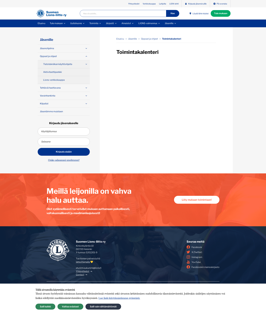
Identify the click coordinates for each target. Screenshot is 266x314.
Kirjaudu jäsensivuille (197, 3)
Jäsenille (169, 23)
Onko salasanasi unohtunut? (64, 160)
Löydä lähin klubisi (201, 13)
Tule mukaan (220, 13)
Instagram (197, 257)
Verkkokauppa (149, 3)
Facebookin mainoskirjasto (205, 267)
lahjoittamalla (83, 262)
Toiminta (93, 23)
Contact (80, 274)
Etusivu (41, 23)
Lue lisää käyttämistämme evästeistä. (119, 298)
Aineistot (126, 23)
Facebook (197, 247)
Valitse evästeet (70, 306)
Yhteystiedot (133, 3)
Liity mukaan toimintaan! (197, 199)
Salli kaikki (45, 306)
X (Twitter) (197, 252)
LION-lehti (174, 3)
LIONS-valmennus (147, 23)
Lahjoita (162, 3)
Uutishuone (76, 23)
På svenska (222, 3)
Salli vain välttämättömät (103, 306)
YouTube (196, 262)
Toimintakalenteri (171, 39)
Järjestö (110, 23)
